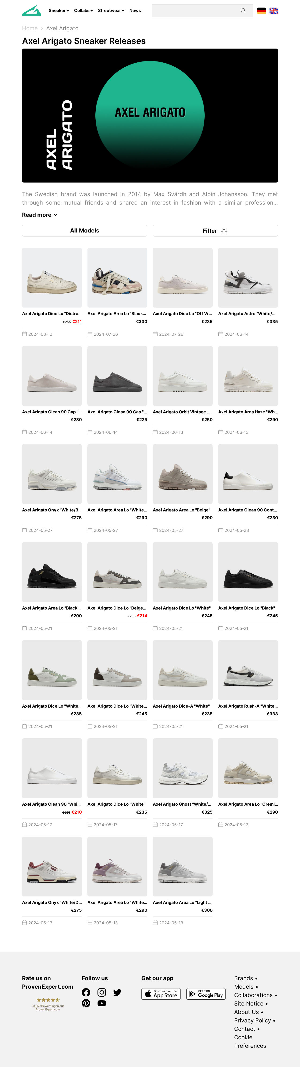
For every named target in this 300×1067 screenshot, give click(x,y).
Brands (243, 978)
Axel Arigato (62, 28)
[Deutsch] (261, 10)
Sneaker (57, 10)
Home (30, 28)
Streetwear (109, 10)
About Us (246, 1012)
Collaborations (253, 995)
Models (244, 986)
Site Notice (248, 1003)
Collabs (82, 10)
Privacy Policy (252, 1020)
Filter (210, 230)
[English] (274, 10)
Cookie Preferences (250, 1041)
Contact (244, 1028)
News (135, 10)
